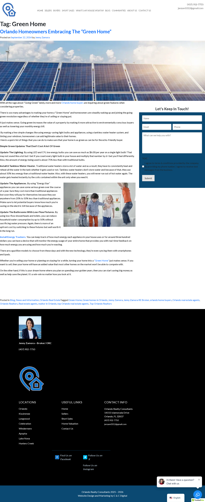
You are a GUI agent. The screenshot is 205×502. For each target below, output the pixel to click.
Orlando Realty (89, 491)
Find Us (66, 457)
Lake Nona (24, 438)
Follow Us (95, 457)
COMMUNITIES (119, 10)
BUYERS (56, 10)
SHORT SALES (68, 10)
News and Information (27, 300)
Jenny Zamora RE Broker (136, 300)
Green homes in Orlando (95, 300)
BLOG (107, 10)
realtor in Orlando (47, 303)
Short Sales (67, 418)
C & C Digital (120, 495)
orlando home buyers (161, 300)
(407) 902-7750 (195, 4)
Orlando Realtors (9, 303)
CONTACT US (144, 10)
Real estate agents (28, 303)
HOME (40, 10)
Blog (12, 300)
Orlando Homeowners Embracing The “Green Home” (55, 31)
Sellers (65, 413)
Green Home (75, 300)
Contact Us (67, 428)
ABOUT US (132, 10)
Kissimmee (24, 413)
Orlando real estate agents (186, 300)
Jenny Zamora (42, 37)
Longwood (24, 418)
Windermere (25, 428)
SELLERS (48, 10)
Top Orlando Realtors (101, 303)
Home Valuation (70, 423)
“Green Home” (101, 260)
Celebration (25, 423)
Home (65, 408)
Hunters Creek (26, 443)
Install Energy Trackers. (13, 236)
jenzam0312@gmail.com (190, 7)
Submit (148, 178)
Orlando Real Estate (50, 300)
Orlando (23, 408)
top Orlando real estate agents (73, 303)
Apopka (23, 433)
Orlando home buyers (72, 102)
